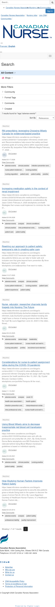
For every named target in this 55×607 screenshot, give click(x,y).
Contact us (9, 574)
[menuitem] (18, 7)
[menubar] (27, 16)
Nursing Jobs (35, 7)
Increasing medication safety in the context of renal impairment (25, 190)
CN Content (12, 153)
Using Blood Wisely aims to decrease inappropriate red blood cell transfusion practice (22, 427)
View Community (8, 162)
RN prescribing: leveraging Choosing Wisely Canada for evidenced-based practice (24, 132)
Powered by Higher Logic (27, 606)
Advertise (9, 567)
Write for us (9, 572)
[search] (52, 2)
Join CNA (43, 15)
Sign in (50, 11)
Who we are (10, 569)
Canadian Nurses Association (18, 7)
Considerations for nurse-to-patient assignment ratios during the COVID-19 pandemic (26, 363)
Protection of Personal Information (19, 586)
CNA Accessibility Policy (14, 581)
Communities (45, 7)
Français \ (7, 46)
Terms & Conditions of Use (16, 583)
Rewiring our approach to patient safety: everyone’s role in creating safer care (22, 248)
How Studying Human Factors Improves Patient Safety (22, 482)
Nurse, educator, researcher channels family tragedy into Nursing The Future (24, 305)
